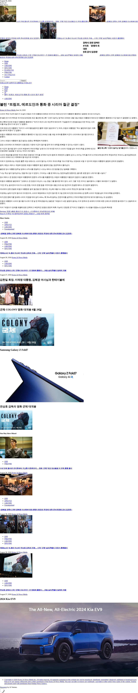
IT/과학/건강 (9, 70)
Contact (7, 77)
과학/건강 (8, 225)
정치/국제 (8, 68)
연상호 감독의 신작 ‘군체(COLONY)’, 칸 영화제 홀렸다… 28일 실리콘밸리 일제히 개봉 (50, 55)
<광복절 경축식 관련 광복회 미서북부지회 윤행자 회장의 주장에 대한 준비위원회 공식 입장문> (36, 233)
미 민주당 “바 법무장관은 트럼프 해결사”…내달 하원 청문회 (25, 214)
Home (6, 61)
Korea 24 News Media (8, 110)
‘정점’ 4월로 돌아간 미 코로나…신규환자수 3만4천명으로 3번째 (27, 211)
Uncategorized (9, 229)
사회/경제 (8, 65)
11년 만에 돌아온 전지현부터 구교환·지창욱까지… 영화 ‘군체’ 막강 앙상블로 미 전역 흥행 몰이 (53, 21)
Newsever (3, 687)
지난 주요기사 (9, 75)
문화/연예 (8, 72)
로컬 (6, 63)
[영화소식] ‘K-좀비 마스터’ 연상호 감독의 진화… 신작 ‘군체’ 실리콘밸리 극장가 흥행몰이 (90, 38)
